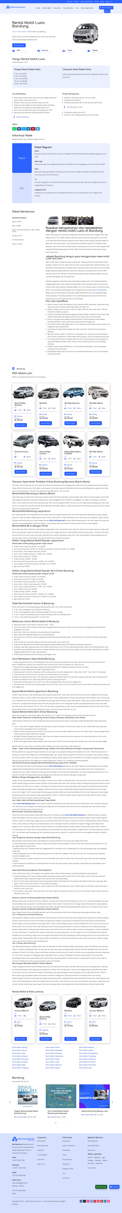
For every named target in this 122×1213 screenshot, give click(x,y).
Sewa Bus (57, 8)
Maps (14, 1193)
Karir (63, 1173)
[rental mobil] (53, 224)
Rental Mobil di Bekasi (53, 1047)
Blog (107, 2)
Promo (102, 2)
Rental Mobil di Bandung (19, 1047)
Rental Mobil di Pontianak (87, 1062)
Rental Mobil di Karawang (54, 1053)
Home (38, 8)
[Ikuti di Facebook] (81, 1201)
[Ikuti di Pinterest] (94, 1201)
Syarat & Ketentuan (68, 1145)
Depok (19, 1022)
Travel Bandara (68, 8)
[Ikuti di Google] (91, 1201)
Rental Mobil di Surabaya (20, 1062)
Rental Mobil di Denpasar (20, 1056)
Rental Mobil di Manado (86, 1047)
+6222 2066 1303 (18, 1160)
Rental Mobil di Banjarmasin (54, 1056)
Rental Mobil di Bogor (19, 1065)
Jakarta (69, 1022)
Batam (94, 1022)
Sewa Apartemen (87, 8)
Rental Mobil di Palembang (87, 1056)
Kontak (76, 2)
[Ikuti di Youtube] (101, 1201)
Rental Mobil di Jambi (52, 1062)
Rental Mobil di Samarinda (87, 1065)
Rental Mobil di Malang (53, 1068)
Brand (96, 2)
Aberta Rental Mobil (20, 1117)
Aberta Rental (52, 1117)
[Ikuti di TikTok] (98, 1201)
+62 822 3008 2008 (19, 1175)
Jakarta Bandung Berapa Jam (94, 1111)
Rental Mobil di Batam (53, 1059)
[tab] (22, 158)
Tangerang (45, 1030)
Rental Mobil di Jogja (18, 1053)
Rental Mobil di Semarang (20, 1059)
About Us (69, 2)
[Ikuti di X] (84, 1201)
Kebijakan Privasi (67, 1169)
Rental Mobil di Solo (85, 1068)
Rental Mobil (46, 8)
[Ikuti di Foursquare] (108, 1201)
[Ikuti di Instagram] (88, 1201)
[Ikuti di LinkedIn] (105, 1201)
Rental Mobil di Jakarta (19, 1050)
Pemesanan (66, 1141)
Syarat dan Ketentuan (87, 2)
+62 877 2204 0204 (19, 1168)
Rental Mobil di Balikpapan (54, 1050)
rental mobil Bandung (55, 766)
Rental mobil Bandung (99, 290)
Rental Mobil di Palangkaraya (88, 1053)
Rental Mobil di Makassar (54, 1065)
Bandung (21, 369)
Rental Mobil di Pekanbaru (87, 1059)
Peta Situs (65, 1178)
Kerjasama (65, 1164)
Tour (77, 8)
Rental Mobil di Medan (86, 1050)
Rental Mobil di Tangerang (20, 1068)
